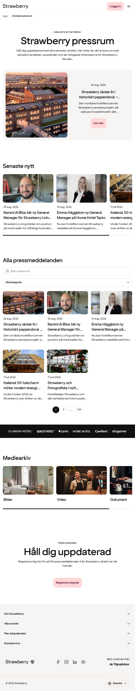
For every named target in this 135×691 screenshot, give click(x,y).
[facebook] (58, 662)
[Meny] (128, 6)
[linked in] (75, 662)
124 (79, 409)
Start (5, 16)
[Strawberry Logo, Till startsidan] (15, 6)
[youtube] (83, 662)
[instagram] (66, 662)
